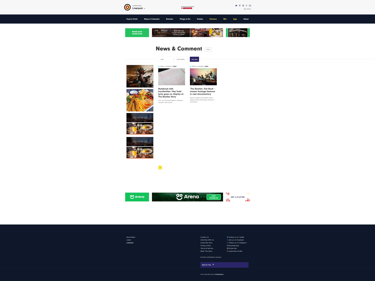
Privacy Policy (205, 245)
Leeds (128, 240)
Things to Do (185, 19)
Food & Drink (132, 19)
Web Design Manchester (207, 274)
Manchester (130, 237)
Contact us (204, 237)
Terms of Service (206, 248)
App (235, 19)
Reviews (169, 19)
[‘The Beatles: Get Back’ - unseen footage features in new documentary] (203, 84)
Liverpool (129, 243)
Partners (213, 19)
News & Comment (151, 19)
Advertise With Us (207, 240)
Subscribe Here (206, 243)
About (246, 19)
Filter (208, 49)
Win (225, 19)
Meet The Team (206, 251)
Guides (200, 19)
